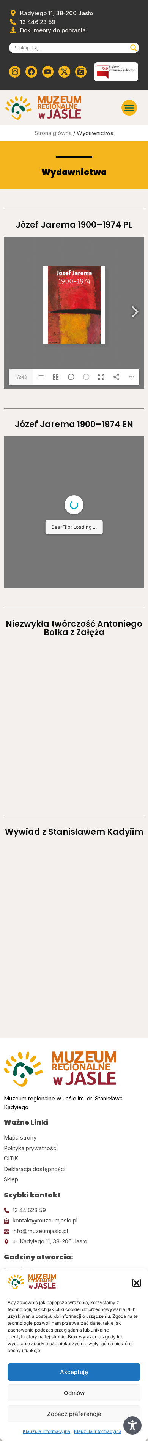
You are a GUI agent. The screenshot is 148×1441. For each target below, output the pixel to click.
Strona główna (53, 132)
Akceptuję (74, 1372)
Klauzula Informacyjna (46, 1431)
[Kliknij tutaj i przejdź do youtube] (48, 71)
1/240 (21, 377)
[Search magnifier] (133, 48)
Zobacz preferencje (74, 1413)
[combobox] (70, 48)
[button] (136, 1283)
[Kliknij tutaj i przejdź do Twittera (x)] (64, 71)
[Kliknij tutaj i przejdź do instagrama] (14, 71)
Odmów (74, 1393)
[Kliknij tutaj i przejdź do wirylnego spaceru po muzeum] (81, 71)
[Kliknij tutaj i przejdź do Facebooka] (31, 71)
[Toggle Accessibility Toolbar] (132, 1425)
